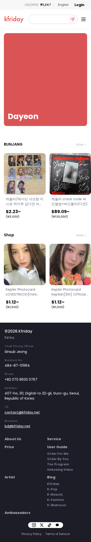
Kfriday (53, 484)
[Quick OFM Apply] (72, 19)
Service (54, 439)
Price (9, 447)
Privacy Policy (31, 534)
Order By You (58, 459)
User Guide (57, 447)
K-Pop (52, 489)
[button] (53, 19)
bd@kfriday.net (17, 426)
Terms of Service (57, 534)
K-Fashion (55, 500)
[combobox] (63, 5)
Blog (51, 477)
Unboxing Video (60, 470)
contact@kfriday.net (22, 412)
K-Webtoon (56, 505)
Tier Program (58, 464)
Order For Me (57, 454)
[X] (42, 525)
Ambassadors (17, 512)
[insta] (34, 525)
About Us (13, 439)
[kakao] (57, 525)
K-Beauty (55, 494)
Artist (10, 477)
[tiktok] (49, 525)
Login (79, 4)
